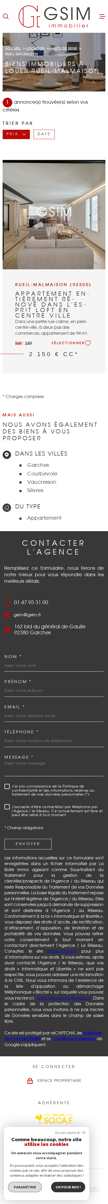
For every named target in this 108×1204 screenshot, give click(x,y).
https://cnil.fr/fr (62, 951)
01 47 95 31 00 (31, 602)
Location (35, 48)
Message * (19, 757)
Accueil (13, 48)
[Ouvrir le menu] (102, 16)
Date (44, 134)
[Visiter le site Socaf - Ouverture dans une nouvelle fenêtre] (54, 1119)
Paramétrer (25, 1187)
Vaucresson (41, 482)
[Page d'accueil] (54, 16)
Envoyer (28, 844)
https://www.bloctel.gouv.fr (64, 998)
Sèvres (35, 490)
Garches (38, 465)
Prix (13, 134)
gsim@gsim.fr (27, 615)
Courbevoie (42, 473)
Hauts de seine (63, 48)
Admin (91, 1191)
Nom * (13, 657)
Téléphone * (21, 732)
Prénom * (18, 682)
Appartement (44, 518)
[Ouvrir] (6, 16)
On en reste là (67, 1133)
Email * (14, 707)
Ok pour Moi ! (68, 1187)
